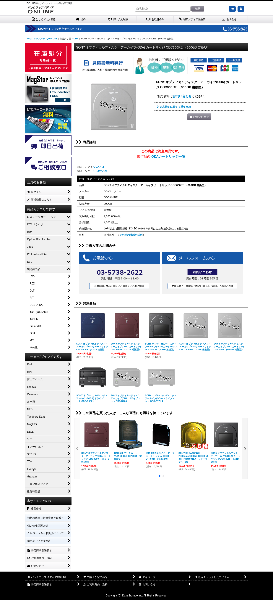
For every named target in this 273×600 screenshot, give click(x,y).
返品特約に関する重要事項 (175, 106)
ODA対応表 (100, 171)
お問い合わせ (182, 96)
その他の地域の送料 (131, 235)
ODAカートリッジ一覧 (168, 156)
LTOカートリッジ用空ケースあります (60, 28)
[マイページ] (241, 9)
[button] (77, 448)
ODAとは (98, 166)
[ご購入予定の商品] (232, 9)
